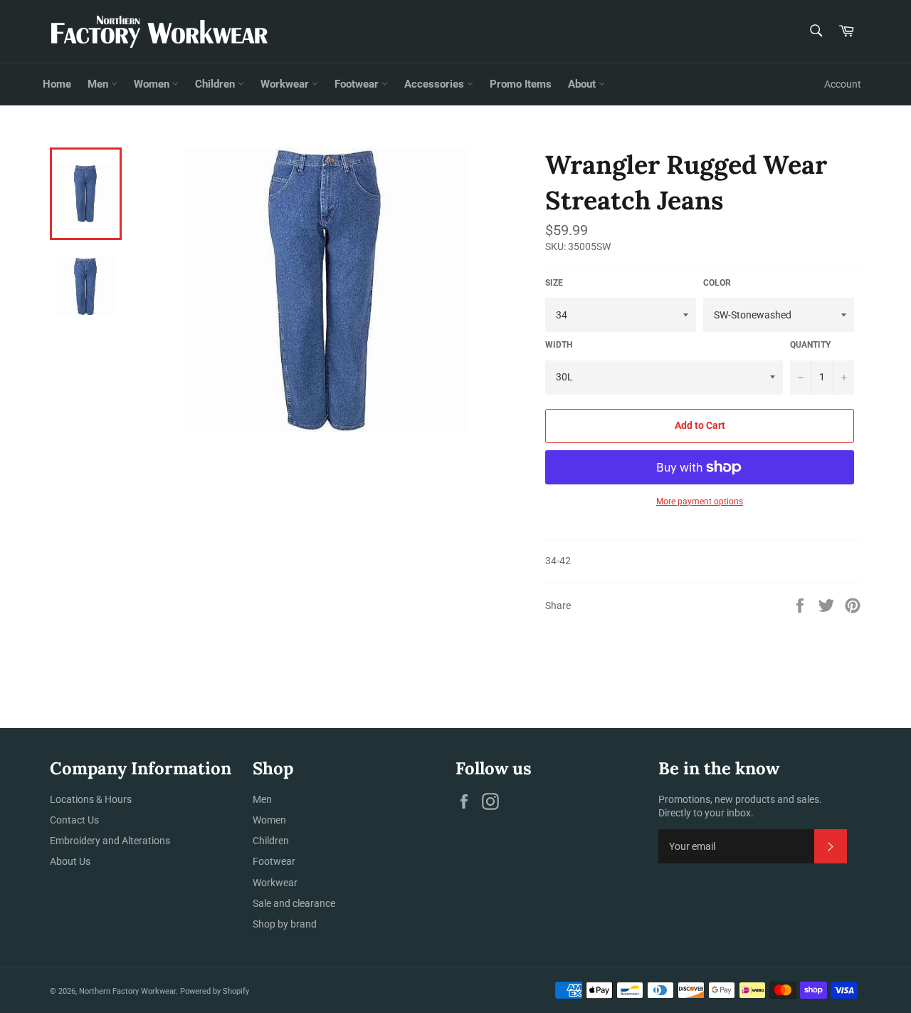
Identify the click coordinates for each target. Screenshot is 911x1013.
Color (717, 283)
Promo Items (521, 84)
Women (153, 84)
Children (216, 84)
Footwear (358, 84)
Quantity (810, 345)
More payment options (699, 501)
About (583, 84)
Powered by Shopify (214, 991)
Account (842, 84)
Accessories (435, 84)
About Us (70, 861)
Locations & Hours (91, 799)
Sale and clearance (294, 903)
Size (554, 283)
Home (57, 84)
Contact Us (74, 820)
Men (99, 84)
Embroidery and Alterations (110, 840)
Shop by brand (285, 924)
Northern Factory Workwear (127, 991)
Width (558, 345)
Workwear (286, 84)
